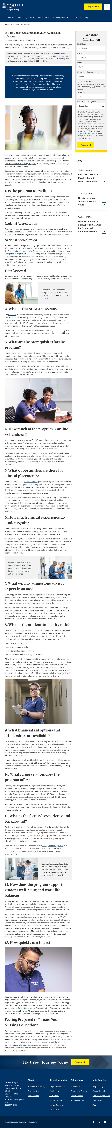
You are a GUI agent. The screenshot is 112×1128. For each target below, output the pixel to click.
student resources (19, 931)
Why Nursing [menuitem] (98, 1086)
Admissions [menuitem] (42, 17)
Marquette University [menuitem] (36, 1086)
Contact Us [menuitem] (76, 17)
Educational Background (87, 102)
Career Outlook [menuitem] (99, 1091)
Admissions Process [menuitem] (79, 1091)
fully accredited (46, 212)
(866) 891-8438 (11, 1105)
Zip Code (81, 92)
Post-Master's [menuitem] (55, 1109)
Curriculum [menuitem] (54, 1091)
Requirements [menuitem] (77, 1095)
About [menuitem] (8, 17)
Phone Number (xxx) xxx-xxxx (89, 72)
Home (7, 24)
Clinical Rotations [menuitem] (56, 1105)
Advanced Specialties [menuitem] (101, 1095)
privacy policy (90, 133)
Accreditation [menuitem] (33, 1095)
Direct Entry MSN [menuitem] (25, 17)
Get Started (86, 145)
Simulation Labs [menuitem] (56, 1100)
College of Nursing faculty (52, 846)
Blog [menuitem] (86, 17)
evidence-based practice (56, 872)
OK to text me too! (87, 81)
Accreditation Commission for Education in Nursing (29, 251)
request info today (19, 1045)
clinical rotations (30, 481)
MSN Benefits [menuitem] (99, 1079)
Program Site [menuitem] (33, 1091)
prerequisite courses (32, 356)
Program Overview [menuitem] (57, 1086)
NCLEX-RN (12, 314)
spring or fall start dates (20, 1008)
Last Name (81, 53)
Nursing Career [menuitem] (59, 17)
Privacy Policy (32, 1122)
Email (79, 63)
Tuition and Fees (53, 763)
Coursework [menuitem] (54, 1095)
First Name (81, 44)
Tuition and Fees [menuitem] (78, 1100)
